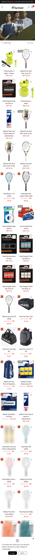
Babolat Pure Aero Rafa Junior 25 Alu (9, 165)
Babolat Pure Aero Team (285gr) (9, 513)
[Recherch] (28, 7)
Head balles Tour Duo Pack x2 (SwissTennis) (9, 448)
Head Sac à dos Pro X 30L (26, 350)
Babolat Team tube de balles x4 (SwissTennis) (26, 416)
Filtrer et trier (7, 43)
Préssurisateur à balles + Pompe (9, 72)
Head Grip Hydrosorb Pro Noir (9, 257)
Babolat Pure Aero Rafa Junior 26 (26, 72)
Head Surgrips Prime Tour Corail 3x (9, 288)
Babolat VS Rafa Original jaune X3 (26, 383)
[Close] (33, 539)
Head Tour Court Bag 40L (9, 350)
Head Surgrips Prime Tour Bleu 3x (26, 257)
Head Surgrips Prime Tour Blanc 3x (26, 288)
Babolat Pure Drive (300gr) (26, 480)
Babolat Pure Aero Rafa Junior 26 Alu (26, 132)
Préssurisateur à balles (26, 102)
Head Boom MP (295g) (26, 448)
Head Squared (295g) (26, 512)
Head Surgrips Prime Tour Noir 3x (9, 102)
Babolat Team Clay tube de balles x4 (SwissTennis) (9, 133)
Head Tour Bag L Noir (26, 316)
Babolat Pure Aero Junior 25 (26, 165)
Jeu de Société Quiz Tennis (26, 227)
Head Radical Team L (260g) (9, 480)
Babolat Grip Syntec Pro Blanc (9, 415)
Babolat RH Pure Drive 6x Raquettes (9, 383)
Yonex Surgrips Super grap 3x (9, 227)
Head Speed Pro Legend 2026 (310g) (26, 195)
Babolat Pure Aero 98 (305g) (9, 318)
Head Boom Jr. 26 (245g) (9, 195)
